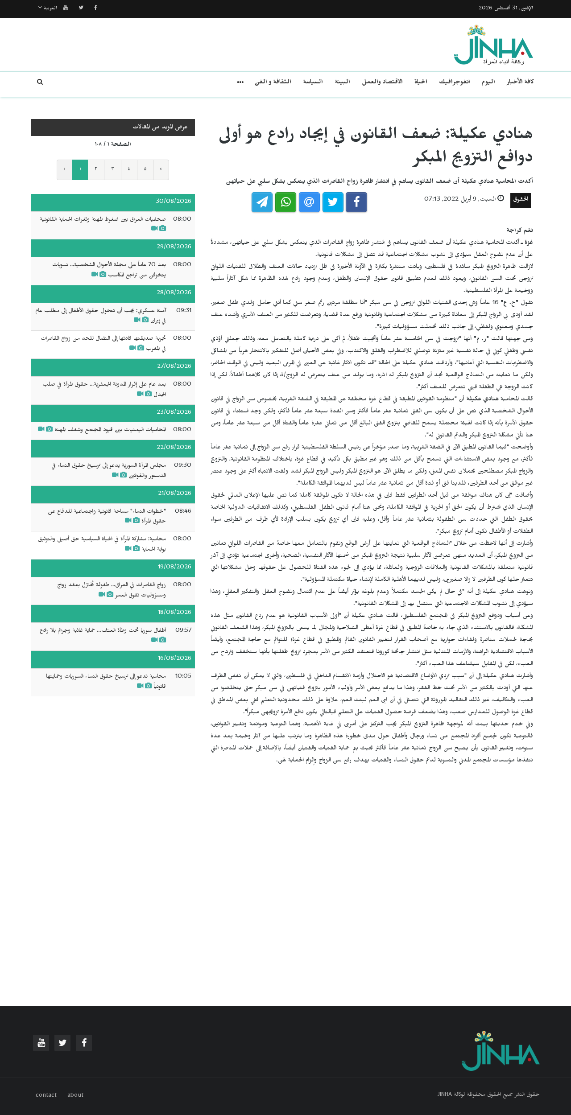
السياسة (313, 83)
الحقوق (520, 200)
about (75, 1096)
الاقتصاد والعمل (382, 83)
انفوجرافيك (454, 83)
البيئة (342, 83)
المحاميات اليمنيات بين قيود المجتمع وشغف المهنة (110, 430)
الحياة (420, 83)
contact (46, 1096)
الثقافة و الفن (272, 83)
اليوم (488, 83)
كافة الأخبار (520, 83)
